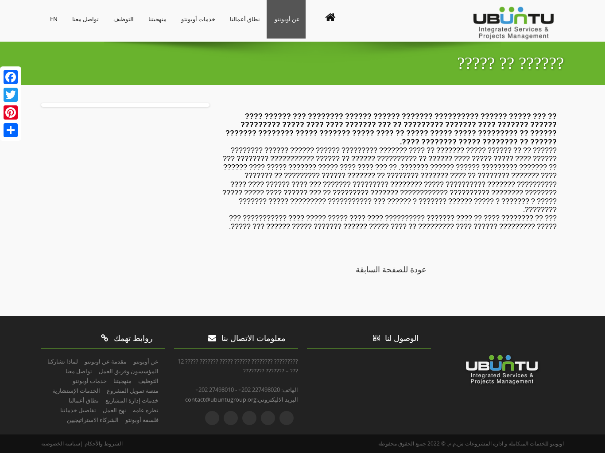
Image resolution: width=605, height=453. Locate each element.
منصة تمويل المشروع (133, 391)
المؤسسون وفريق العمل (129, 371)
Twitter (286, 418)
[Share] (10, 130)
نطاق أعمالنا (245, 19)
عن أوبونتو (287, 19)
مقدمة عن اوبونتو (106, 361)
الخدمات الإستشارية (76, 391)
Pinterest (231, 418)
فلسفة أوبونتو (142, 420)
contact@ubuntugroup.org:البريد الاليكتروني (241, 399)
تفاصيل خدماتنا (78, 410)
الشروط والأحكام (103, 443)
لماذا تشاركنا (62, 361)
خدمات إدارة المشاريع (132, 400)
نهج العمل (114, 410)
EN (54, 19)
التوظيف (123, 19)
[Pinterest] (10, 112)
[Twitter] (10, 95)
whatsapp (212, 418)
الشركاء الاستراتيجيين (93, 420)
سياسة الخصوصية (60, 443)
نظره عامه (146, 410)
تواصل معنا (85, 19)
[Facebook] (10, 77)
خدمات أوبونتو (198, 19)
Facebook (268, 418)
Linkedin (249, 418)
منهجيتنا (157, 19)
